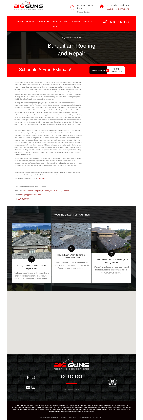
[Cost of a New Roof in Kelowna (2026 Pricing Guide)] (111, 253)
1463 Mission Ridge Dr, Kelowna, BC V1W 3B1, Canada (45, 191)
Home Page (43, 178)
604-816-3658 (23, 199)
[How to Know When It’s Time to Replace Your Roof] (71, 253)
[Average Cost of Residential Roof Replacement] (31, 253)
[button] (33, 21)
